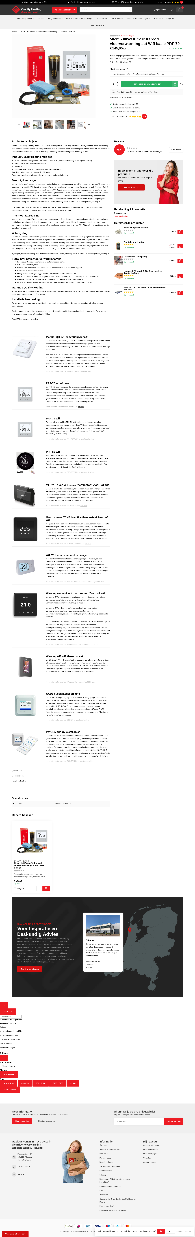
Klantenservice (97, 25)
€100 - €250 (58, 1083)
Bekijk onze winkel (46, 1121)
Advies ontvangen (7, 1047)
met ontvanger (76, 559)
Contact (102, 1190)
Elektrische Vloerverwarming (78, 18)
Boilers (3, 1027)
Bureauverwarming (8, 1023)
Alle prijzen (8, 1083)
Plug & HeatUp (54, 18)
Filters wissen (9, 1089)
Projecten (170, 18)
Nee (170, 1231)
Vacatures (103, 1195)
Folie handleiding (19, 781)
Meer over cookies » (183, 1231)
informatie (85, 248)
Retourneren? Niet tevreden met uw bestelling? (114, 1180)
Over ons (103, 1145)
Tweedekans (101, 18)
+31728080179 (24, 1167)
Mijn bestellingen (150, 1149)
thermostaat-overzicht (47, 222)
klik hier (81, 406)
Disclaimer (103, 1153)
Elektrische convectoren (10, 1039)
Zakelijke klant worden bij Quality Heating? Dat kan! (117, 1200)
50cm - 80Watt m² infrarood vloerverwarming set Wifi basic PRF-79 (48, 31)
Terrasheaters (117, 18)
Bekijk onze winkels (30, 969)
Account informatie (151, 1145)
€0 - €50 (25, 1083)
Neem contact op (131, 187)
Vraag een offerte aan (15, 1234)
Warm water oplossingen (137, 18)
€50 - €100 (40, 1083)
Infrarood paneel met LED (11, 1031)
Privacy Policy (105, 1158)
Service (21, 1174)
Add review (176, 149)
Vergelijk (20, 889)
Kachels (41, 18)
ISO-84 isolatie (23, 282)
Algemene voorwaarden (109, 1149)
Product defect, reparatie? (110, 1186)
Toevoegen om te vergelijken (121, 97)
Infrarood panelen (24, 18)
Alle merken (8, 1074)
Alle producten (149, 1162)
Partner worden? (106, 1206)
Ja (161, 1231)
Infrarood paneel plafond (10, 1035)
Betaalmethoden (106, 1162)
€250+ (73, 1083)
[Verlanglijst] (171, 9)
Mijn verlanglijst (149, 1153)
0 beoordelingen (127, 36)
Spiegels (157, 18)
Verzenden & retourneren (110, 1166)
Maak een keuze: (118, 69)
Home (14, 31)
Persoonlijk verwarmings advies (112, 1210)
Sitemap (102, 1175)
